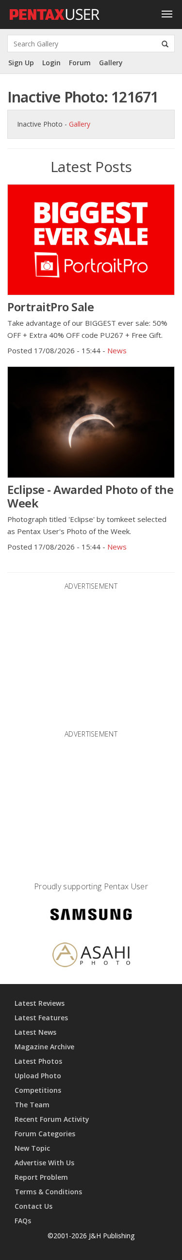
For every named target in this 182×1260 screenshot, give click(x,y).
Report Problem (41, 1177)
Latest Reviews (40, 1003)
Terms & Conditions (48, 1191)
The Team (32, 1104)
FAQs (23, 1220)
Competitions (38, 1090)
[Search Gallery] (165, 43)
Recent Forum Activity (52, 1119)
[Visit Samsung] (91, 915)
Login (51, 62)
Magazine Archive (44, 1046)
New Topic (32, 1148)
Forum (80, 62)
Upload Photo (38, 1075)
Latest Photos (38, 1061)
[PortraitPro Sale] (91, 239)
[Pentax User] (55, 12)
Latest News (35, 1032)
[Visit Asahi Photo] (91, 956)
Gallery (111, 62)
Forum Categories (45, 1133)
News (117, 350)
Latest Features (41, 1017)
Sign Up (21, 62)
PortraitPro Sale (50, 307)
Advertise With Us (44, 1162)
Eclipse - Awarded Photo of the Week (90, 496)
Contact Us (33, 1206)
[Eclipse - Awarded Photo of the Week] (91, 422)
